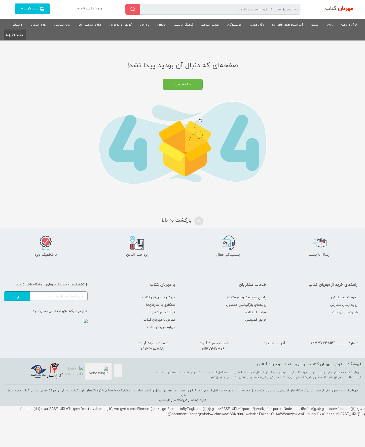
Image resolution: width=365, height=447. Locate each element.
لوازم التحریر (38, 24)
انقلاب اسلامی (210, 24)
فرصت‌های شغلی (162, 312)
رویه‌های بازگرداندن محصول (246, 305)
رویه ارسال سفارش (344, 305)
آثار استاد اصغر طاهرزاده (287, 24)
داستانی (17, 24)
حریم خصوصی (255, 319)
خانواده (161, 24)
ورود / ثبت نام (90, 8)
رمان (329, 24)
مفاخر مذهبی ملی (89, 24)
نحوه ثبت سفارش (344, 297)
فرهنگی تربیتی (183, 24)
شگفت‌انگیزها (14, 35)
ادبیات (315, 24)
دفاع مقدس (256, 24)
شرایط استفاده (255, 312)
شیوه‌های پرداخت (345, 312)
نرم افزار (144, 24)
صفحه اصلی (182, 84)
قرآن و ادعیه (348, 24)
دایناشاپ (164, 400)
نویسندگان (234, 24)
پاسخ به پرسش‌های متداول (245, 297)
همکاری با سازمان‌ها (160, 305)
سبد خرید (31, 8)
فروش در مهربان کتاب (158, 297)
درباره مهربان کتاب (161, 327)
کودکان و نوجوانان (120, 24)
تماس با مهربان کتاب (159, 319)
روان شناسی (62, 24)
